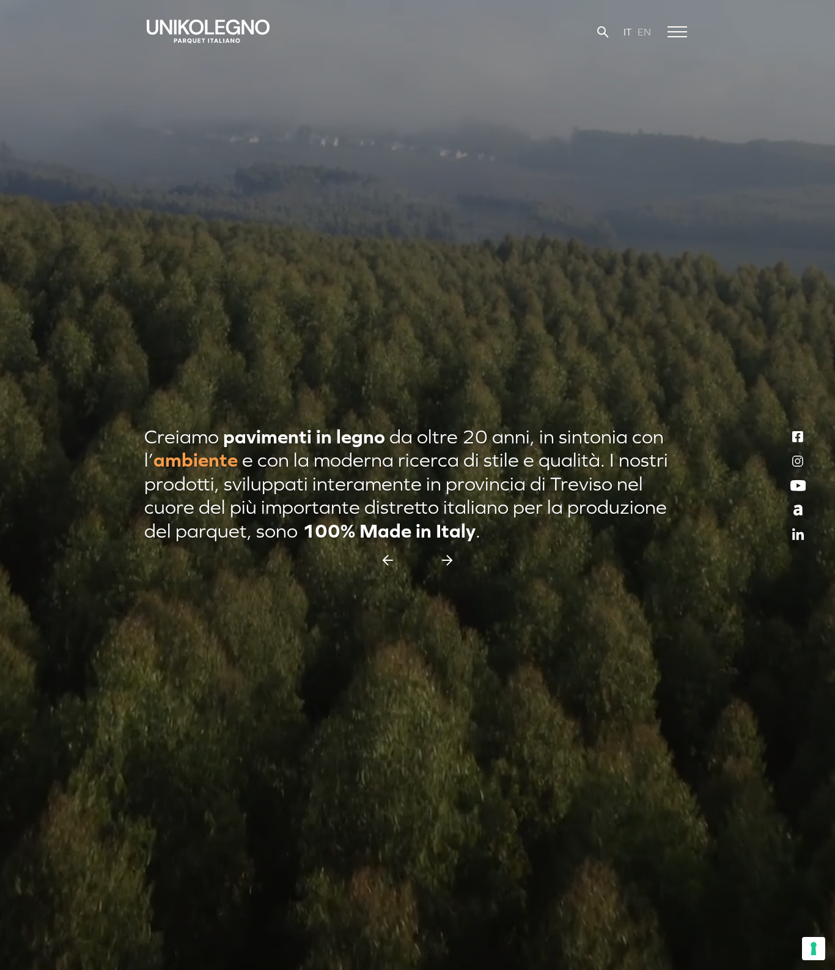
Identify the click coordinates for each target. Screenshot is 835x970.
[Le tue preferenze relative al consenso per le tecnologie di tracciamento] (813, 948)
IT (627, 31)
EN (644, 31)
